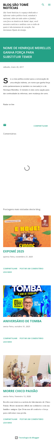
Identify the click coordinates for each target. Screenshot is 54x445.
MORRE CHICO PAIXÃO (20, 391)
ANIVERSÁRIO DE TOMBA (22, 321)
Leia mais (7, 272)
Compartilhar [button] (41, 126)
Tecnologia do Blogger (28, 437)
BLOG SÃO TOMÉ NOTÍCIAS (15, 6)
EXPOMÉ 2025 (13, 251)
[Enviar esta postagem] (4, 126)
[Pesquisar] (43, 4)
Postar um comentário (31, 268)
